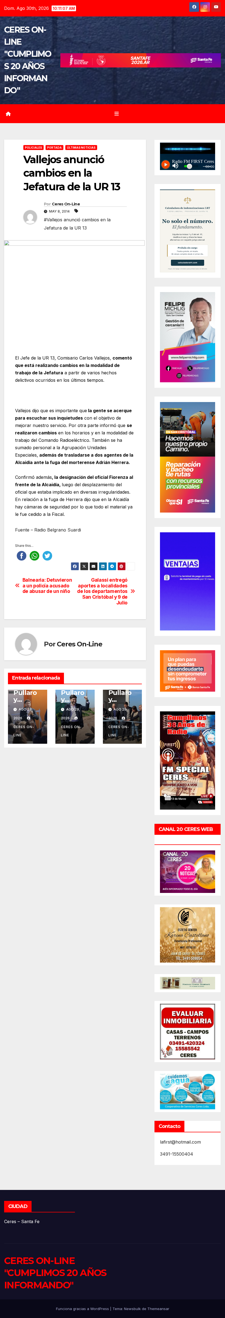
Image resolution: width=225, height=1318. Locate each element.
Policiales (33, 147)
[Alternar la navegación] (116, 113)
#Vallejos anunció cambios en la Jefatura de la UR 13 (77, 224)
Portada (54, 147)
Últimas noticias (81, 147)
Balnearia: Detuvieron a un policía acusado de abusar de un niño (47, 585)
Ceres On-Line (66, 204)
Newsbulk (132, 1308)
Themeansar (158, 1308)
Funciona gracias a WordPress (83, 1308)
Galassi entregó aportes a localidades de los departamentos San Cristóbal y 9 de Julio (102, 591)
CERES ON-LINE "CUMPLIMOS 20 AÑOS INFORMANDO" (55, 1273)
